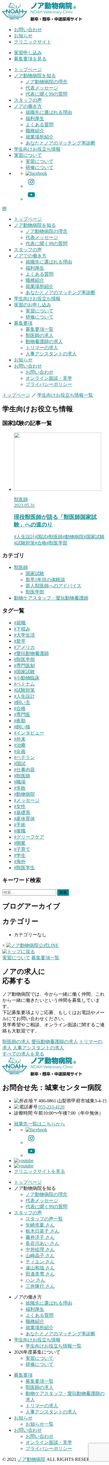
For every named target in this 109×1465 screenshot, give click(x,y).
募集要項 (23, 323)
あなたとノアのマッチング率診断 (60, 142)
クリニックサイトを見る (39, 1171)
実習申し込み (28, 52)
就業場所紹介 (39, 136)
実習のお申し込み (32, 304)
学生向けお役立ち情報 (37, 149)
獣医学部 (35, 591)
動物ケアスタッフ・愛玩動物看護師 (51, 598)
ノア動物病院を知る (35, 75)
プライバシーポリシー (49, 384)
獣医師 (21, 499)
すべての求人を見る (23, 1053)
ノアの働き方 (28, 106)
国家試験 (35, 573)
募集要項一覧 (39, 329)
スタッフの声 (28, 100)
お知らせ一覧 (39, 1424)
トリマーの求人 (42, 347)
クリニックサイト (32, 41)
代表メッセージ (42, 87)
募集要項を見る (30, 58)
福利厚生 (35, 118)
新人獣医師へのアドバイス (53, 585)
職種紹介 (35, 130)
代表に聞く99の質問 (46, 94)
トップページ (28, 69)
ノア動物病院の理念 (46, 81)
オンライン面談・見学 (49, 378)
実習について (28, 155)
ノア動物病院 (31, 1459)
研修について (39, 167)
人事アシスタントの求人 (51, 353)
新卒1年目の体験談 (45, 579)
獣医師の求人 (39, 335)
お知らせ (23, 35)
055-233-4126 (51, 1106)
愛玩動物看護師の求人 (54, 1041)
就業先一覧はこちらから (39, 1123)
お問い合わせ (28, 29)
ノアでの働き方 (30, 255)
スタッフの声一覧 (44, 1218)
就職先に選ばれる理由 (49, 112)
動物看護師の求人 (44, 341)
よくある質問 (39, 124)
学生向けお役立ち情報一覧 (53, 1345)
